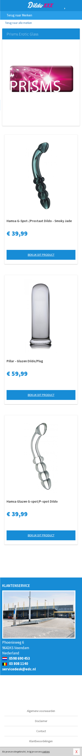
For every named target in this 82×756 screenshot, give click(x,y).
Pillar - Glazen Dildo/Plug (25, 361)
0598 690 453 (19, 658)
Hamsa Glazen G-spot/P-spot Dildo (32, 501)
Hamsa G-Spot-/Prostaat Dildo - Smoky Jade (39, 221)
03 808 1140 (18, 663)
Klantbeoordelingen (41, 741)
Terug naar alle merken (18, 23)
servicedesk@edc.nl (19, 669)
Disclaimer (41, 721)
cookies (46, 751)
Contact (41, 731)
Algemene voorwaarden (41, 711)
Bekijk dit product (41, 255)
